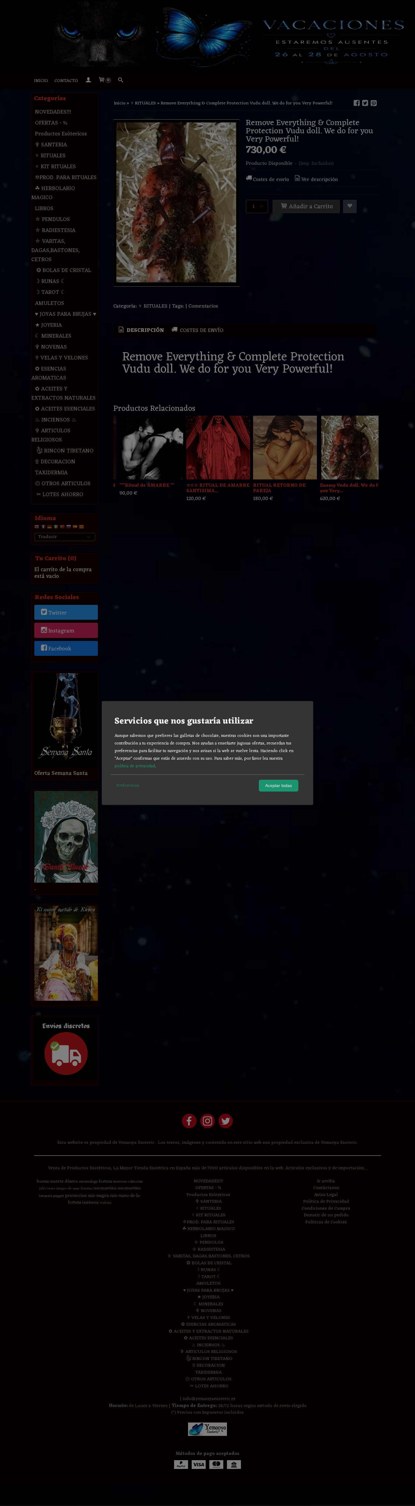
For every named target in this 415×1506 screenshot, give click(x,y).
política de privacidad (135, 766)
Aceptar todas (278, 785)
